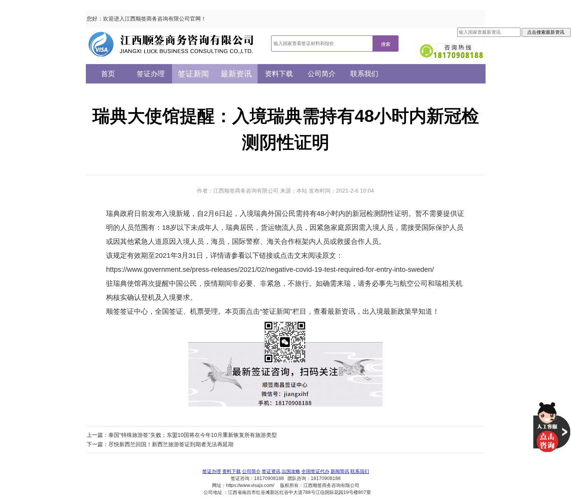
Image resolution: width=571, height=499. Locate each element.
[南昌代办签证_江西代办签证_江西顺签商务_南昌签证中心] (171, 44)
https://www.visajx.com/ (250, 485)
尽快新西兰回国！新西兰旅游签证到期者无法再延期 (170, 444)
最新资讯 (236, 74)
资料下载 (279, 74)
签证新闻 (193, 74)
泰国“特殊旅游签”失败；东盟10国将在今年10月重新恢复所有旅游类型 (192, 435)
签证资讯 (271, 471)
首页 (108, 74)
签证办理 (151, 74)
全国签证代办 (315, 471)
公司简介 (322, 74)
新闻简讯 (340, 471)
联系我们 (364, 74)
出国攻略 (291, 471)
